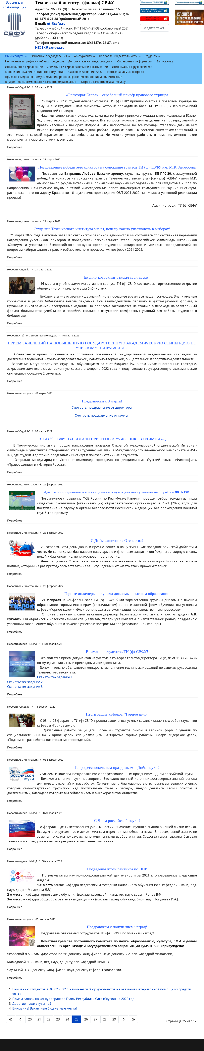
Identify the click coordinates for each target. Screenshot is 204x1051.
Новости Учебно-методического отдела (32, 335)
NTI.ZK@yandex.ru (50, 47)
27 (95, 1019)
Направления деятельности (118, 56)
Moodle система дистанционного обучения (34, 72)
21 (39, 1019)
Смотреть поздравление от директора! (102, 407)
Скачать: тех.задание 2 (25, 682)
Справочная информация (135, 61)
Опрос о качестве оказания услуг (104, 82)
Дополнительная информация (89, 61)
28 (105, 1019)
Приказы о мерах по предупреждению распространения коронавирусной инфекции (63, 77)
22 (48, 1019)
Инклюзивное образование (24, 67)
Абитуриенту (83, 56)
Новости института (19, 393)
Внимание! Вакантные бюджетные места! (44, 1008)
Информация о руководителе (132, 67)
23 (58, 1019)
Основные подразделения (49, 56)
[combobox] (154, 28)
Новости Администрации (22, 159)
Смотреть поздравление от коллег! (102, 415)
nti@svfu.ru (56, 23)
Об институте (14, 56)
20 (30, 1019)
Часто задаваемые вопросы (125, 72)
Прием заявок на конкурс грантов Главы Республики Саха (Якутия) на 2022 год (73, 999)
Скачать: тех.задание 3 (25, 686)
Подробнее (14, 147)
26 (86, 1019)
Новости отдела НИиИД (22, 644)
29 (114, 1019)
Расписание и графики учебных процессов (34, 61)
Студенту (151, 56)
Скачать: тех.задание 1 (55, 677)
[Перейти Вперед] (123, 1019)
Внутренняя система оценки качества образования (40, 82)
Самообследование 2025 (85, 72)
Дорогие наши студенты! (31, 1003)
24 (67, 1019)
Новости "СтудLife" (18, 87)
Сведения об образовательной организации (77, 67)
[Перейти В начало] (10, 1019)
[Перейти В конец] (133, 1019)
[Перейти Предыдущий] (20, 1019)
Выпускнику (165, 61)
